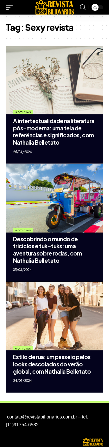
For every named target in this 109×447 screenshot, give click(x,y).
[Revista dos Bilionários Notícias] (54, 7)
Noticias (23, 112)
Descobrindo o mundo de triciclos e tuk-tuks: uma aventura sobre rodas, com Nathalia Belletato (47, 249)
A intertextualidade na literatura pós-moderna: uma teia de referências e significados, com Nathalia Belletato (53, 131)
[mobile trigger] (11, 7)
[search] (82, 7)
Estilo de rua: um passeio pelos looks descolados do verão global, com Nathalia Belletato (52, 364)
